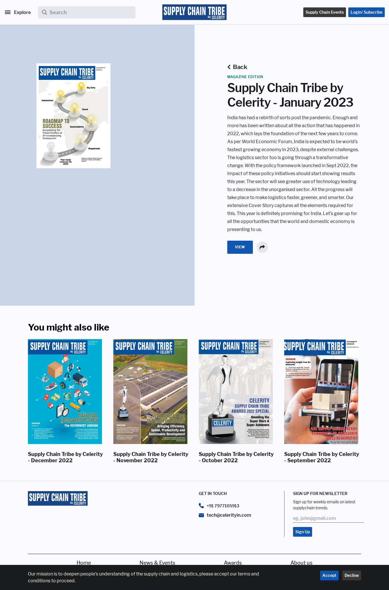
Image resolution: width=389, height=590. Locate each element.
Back (240, 66)
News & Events (157, 563)
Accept (329, 575)
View (240, 247)
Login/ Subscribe (366, 12)
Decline (352, 575)
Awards (233, 563)
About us (301, 563)
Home (84, 563)
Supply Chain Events (325, 12)
